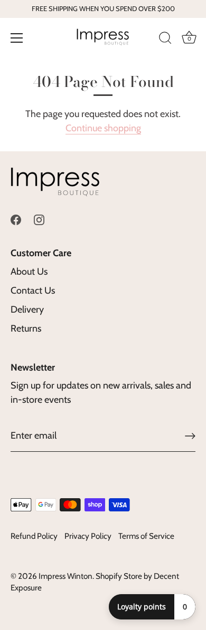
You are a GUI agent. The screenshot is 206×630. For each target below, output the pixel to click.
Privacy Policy (87, 536)
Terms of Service (146, 536)
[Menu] (17, 38)
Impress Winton (65, 576)
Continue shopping (103, 128)
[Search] (165, 39)
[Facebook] (16, 219)
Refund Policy (34, 536)
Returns (26, 328)
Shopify (109, 576)
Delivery (27, 309)
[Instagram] (39, 219)
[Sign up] (190, 436)
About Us (29, 271)
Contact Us (33, 290)
